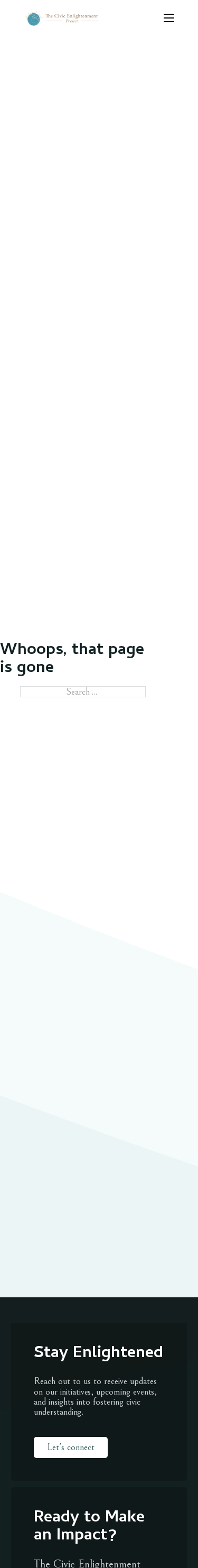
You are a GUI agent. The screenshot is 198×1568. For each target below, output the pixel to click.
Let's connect (71, 1447)
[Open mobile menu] (169, 18)
